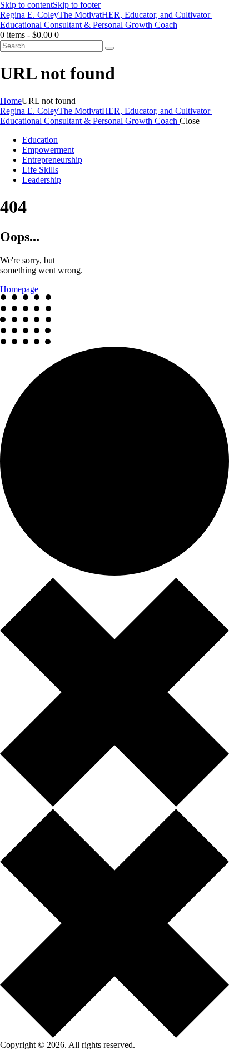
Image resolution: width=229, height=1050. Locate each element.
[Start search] (109, 48)
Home (11, 101)
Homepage (19, 289)
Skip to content (26, 4)
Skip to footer (77, 4)
